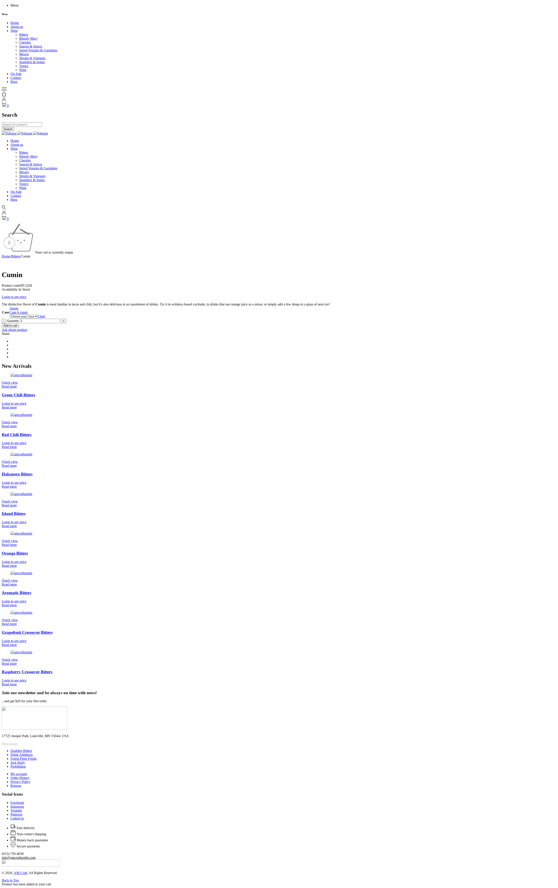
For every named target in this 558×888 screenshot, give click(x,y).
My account (18, 774)
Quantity (13, 321)
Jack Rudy (17, 762)
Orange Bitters (15, 553)
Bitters (15, 256)
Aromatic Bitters (16, 592)
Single (14, 308)
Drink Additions (21, 755)
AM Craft (20, 873)
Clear (41, 316)
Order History (20, 778)
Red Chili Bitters (16, 434)
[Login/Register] (4, 100)
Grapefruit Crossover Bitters (27, 632)
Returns (15, 785)
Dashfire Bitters (21, 751)
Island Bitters (14, 513)
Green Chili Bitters (18, 395)
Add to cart (10, 325)
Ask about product (14, 330)
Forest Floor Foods (23, 758)
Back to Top (10, 880)
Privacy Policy (20, 782)
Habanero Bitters (17, 474)
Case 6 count (18, 312)
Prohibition (18, 766)
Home (6, 256)
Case (5, 312)
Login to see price (14, 297)
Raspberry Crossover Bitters (27, 672)
